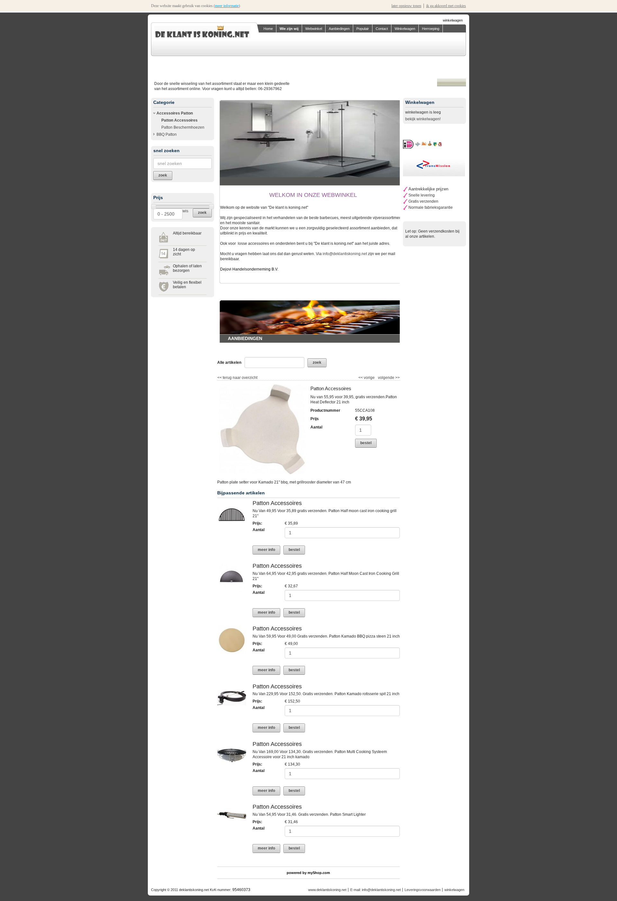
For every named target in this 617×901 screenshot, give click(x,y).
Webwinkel (313, 29)
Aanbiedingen (339, 29)
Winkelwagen (405, 29)
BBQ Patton (166, 134)
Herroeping (430, 29)
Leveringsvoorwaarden (423, 890)
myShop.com (319, 873)
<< (361, 377)
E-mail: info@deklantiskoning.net (375, 890)
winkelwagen (453, 20)
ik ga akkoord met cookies (446, 6)
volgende (389, 377)
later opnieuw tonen (406, 6)
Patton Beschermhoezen (182, 127)
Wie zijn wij (289, 29)
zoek (202, 212)
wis (185, 211)
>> (397, 377)
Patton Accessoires (179, 120)
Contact (382, 29)
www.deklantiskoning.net (327, 890)
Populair (362, 29)
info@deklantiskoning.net (345, 254)
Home (268, 29)
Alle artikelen (229, 362)
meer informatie (227, 6)
